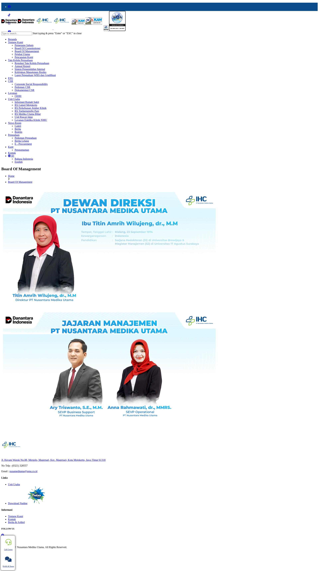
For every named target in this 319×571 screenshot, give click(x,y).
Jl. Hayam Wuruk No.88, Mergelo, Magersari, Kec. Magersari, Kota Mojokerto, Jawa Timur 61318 (53, 460)
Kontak (12, 152)
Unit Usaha (14, 99)
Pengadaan (13, 135)
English (19, 161)
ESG (10, 78)
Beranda (12, 39)
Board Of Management (20, 182)
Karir (10, 146)
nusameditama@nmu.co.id (23, 471)
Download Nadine (17, 503)
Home (11, 176)
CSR (10, 81)
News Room (14, 123)
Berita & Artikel (16, 522)
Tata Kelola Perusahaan (20, 60)
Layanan (12, 93)
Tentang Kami (15, 42)
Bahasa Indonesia (24, 158)
